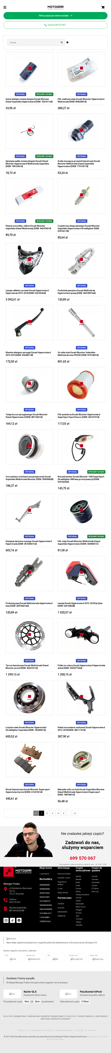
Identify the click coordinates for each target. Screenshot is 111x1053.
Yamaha (79, 925)
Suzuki (78, 913)
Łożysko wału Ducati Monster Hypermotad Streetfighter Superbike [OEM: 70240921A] (26, 728)
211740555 (79, 1016)
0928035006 (45, 889)
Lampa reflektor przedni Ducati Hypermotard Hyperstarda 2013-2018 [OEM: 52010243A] (27, 291)
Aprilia (78, 876)
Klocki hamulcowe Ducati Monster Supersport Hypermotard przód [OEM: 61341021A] (28, 790)
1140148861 (45, 917)
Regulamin (22, 1030)
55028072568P (57, 1016)
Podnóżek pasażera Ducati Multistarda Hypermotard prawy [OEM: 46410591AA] (77, 291)
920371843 (45, 1019)
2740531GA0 (45, 921)
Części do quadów (97, 869)
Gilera (78, 891)
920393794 (55, 1019)
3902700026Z (101, 1016)
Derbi (78, 885)
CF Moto (95, 888)
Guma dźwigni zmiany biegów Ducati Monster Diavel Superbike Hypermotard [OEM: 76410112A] (29, 100)
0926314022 (45, 893)
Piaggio (79, 910)
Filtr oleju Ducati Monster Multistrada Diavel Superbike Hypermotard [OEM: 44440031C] (79, 542)
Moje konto (46, 868)
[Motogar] (56, 8)
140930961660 (33, 1016)
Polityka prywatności (63, 1030)
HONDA (61, 904)
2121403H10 (45, 901)
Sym (77, 916)
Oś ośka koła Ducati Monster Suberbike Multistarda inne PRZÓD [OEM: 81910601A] (78, 353)
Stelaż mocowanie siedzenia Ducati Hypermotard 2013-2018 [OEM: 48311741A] (81, 728)
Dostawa (91, 1030)
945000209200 (46, 905)
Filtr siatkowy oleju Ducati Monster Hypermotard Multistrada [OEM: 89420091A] (81, 100)
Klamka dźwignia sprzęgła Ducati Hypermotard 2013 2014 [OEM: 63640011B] (28, 353)
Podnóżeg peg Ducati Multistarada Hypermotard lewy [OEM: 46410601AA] (29, 604)
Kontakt (80, 1030)
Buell (78, 882)
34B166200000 (46, 909)
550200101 (89, 1016)
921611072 (7, 1016)
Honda (78, 898)
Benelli (78, 879)
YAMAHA (61, 916)
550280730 (45, 1016)
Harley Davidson (82, 894)
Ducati (78, 888)
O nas (60, 888)
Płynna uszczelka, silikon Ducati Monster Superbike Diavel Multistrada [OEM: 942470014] (28, 227)
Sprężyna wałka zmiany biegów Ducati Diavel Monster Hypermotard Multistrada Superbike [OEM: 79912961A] (27, 163)
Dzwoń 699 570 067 (56, 25)
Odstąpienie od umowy (41, 1030)
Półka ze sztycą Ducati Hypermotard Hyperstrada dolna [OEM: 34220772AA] (81, 666)
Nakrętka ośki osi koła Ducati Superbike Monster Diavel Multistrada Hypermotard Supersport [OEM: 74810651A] (81, 792)
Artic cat (95, 891)
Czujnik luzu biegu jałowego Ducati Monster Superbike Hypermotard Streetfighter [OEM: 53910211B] (79, 228)
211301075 (69, 1016)
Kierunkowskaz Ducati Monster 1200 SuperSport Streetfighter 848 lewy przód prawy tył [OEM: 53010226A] (81, 479)
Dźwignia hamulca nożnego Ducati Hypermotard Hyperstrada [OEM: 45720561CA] (29, 542)
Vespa (78, 922)
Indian (78, 901)
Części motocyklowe (83, 869)
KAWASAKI (62, 912)
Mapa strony (63, 892)
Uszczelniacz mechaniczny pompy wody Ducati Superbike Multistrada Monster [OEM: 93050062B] (29, 478)
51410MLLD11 (46, 913)
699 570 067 (83, 858)
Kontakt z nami (64, 878)
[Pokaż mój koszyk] (103, 7)
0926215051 (45, 897)
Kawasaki (80, 904)
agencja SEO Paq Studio (97, 1036)
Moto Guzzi (80, 907)
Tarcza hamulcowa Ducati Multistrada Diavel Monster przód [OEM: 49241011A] (27, 666)
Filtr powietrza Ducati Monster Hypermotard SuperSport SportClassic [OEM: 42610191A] (79, 415)
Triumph (79, 919)
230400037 (66, 1019)
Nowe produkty (64, 874)
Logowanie (44, 874)
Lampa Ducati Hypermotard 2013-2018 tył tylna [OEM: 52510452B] (80, 604)
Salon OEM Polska (55, 1039)
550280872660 (20, 1016)
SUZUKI (61, 908)
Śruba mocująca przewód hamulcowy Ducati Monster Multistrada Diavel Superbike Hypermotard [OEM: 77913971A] (79, 163)
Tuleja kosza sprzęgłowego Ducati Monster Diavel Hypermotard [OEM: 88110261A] (27, 415)
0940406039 (45, 885)
